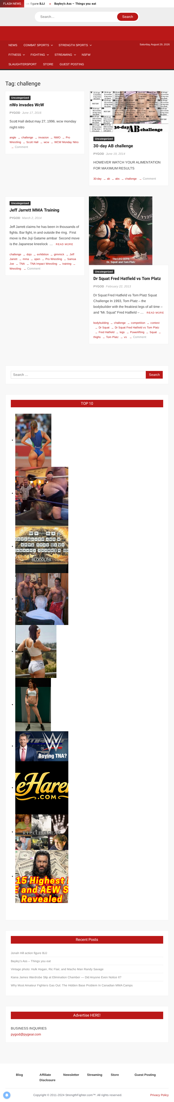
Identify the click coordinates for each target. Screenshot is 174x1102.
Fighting (38, 54)
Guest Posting (145, 1074)
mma (26, 259)
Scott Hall (32, 142)
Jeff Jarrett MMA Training (34, 210)
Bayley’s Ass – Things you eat (75, 3)
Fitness (14, 54)
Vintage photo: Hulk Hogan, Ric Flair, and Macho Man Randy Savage (57, 969)
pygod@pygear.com (26, 1034)
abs (117, 178)
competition (138, 322)
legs (122, 332)
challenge (27, 137)
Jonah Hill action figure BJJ (29, 953)
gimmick (59, 254)
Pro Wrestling (53, 259)
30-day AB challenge (113, 146)
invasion (43, 137)
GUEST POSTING (72, 64)
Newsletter (71, 1074)
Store (115, 1074)
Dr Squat (104, 327)
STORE (48, 64)
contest (155, 322)
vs (125, 337)
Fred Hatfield (106, 332)
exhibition (43, 254)
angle (13, 137)
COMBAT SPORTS (36, 45)
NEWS (12, 45)
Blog (19, 1074)
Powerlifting (137, 332)
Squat (153, 332)
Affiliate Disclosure (47, 1077)
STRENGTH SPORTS (73, 45)
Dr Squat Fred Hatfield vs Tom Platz (127, 279)
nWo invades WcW (27, 105)
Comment (21, 147)
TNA (22, 263)
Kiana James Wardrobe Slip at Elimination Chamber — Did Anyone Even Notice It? (66, 977)
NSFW (86, 54)
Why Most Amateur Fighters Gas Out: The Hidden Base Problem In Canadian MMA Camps (72, 985)
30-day (97, 178)
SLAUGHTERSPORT (22, 64)
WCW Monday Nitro (66, 142)
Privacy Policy (159, 1095)
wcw (46, 142)
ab (108, 178)
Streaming (63, 54)
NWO (57, 137)
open (37, 259)
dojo (29, 254)
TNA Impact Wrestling (43, 263)
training (66, 263)
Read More (64, 244)
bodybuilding (101, 322)
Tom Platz (112, 337)
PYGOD (15, 112)
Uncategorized (20, 97)
